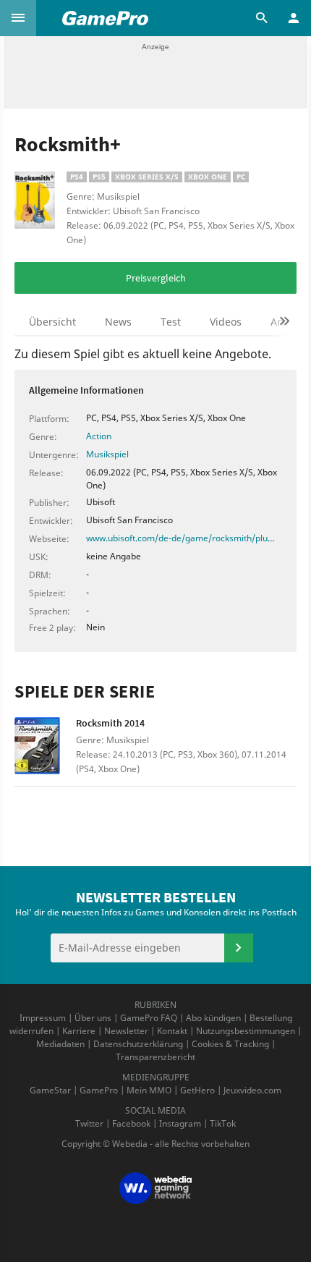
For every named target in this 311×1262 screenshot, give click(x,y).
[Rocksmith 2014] (45, 748)
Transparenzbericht (155, 1057)
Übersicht (52, 322)
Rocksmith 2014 (110, 722)
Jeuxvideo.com (252, 1090)
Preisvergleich (156, 277)
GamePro (99, 1090)
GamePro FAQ (148, 1018)
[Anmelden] (238, 947)
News (118, 322)
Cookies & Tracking (230, 1044)
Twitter (89, 1123)
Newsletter (126, 1031)
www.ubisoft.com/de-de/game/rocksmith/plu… (180, 538)
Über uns (92, 1018)
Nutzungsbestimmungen (245, 1031)
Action (98, 436)
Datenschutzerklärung (138, 1044)
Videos (226, 322)
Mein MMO (149, 1090)
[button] (18, 18)
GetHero (197, 1090)
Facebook (131, 1123)
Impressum (43, 1018)
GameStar (50, 1090)
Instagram (180, 1123)
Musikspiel (107, 454)
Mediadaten (60, 1044)
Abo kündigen (213, 1018)
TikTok (223, 1123)
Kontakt (172, 1031)
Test (171, 322)
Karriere (78, 1031)
